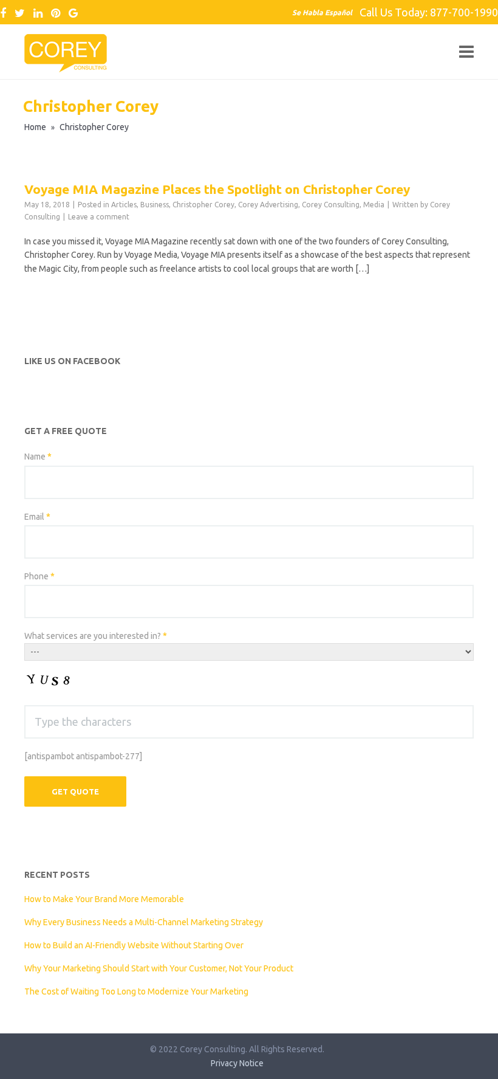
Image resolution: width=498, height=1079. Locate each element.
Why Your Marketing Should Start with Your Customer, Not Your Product (158, 968)
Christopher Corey (203, 205)
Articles (124, 205)
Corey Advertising (268, 205)
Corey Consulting (331, 205)
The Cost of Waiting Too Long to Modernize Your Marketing (136, 991)
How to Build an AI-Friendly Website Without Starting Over (134, 945)
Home (35, 127)
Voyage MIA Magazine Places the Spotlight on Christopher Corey (217, 189)
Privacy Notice (237, 1063)
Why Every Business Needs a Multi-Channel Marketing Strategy (143, 922)
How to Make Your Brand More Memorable (104, 899)
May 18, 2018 (47, 205)
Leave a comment (98, 217)
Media (373, 205)
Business (154, 205)
